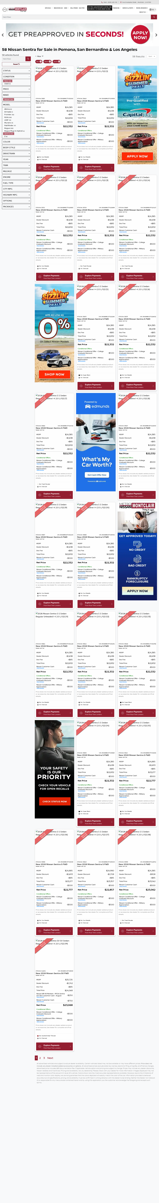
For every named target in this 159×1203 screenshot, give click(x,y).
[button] (48, 8)
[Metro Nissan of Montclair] (14, 9)
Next (50, 1058)
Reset (15, 64)
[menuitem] (17, 81)
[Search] (154, 17)
